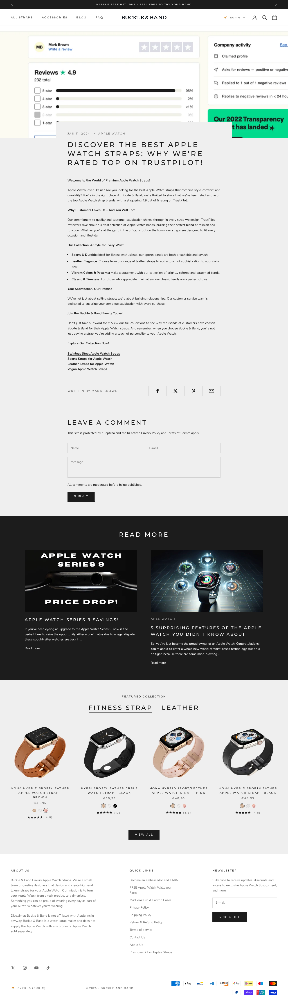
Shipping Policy (140, 915)
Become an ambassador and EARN (154, 880)
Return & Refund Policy (146, 922)
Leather (180, 707)
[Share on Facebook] (157, 391)
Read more (32, 648)
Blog (81, 17)
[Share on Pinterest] (193, 391)
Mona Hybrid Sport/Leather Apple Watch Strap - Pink (178, 790)
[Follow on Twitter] (13, 968)
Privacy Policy (150, 433)
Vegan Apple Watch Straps (87, 369)
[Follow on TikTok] (48, 968)
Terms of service (141, 930)
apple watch (111, 133)
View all (144, 835)
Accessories (54, 17)
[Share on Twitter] (175, 391)
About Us (136, 945)
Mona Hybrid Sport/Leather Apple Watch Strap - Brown (40, 793)
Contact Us (137, 937)
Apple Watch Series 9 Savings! (72, 619)
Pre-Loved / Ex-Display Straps (151, 952)
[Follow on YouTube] (36, 968)
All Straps (22, 17)
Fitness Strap (121, 707)
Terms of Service (178, 433)
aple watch (163, 618)
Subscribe (229, 917)
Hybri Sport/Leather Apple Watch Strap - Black (109, 790)
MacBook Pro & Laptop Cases (150, 900)
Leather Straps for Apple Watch (91, 364)
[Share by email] (211, 391)
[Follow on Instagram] (24, 968)
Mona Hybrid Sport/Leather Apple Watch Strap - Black (248, 790)
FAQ (99, 17)
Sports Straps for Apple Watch (90, 359)
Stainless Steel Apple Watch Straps (94, 353)
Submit (81, 496)
